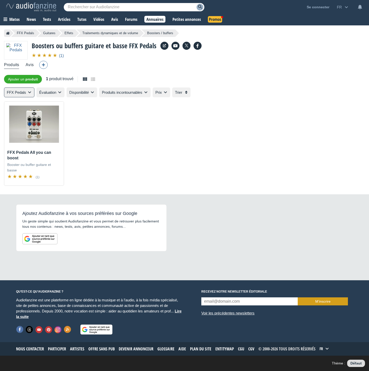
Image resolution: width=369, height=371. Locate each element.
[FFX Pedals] (15, 50)
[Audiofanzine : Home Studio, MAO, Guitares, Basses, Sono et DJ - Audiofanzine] (31, 7)
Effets (69, 33)
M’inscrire (323, 301)
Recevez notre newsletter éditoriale (234, 291)
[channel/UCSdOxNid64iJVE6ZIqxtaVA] (175, 46)
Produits (11, 65)
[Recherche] (200, 7)
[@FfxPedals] (186, 46)
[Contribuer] (43, 65)
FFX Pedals (25, 33)
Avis (30, 65)
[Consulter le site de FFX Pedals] (164, 46)
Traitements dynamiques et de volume (110, 33)
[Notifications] (360, 7)
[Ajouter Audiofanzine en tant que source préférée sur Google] (39, 238)
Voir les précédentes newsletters (228, 313)
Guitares (49, 33)
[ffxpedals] (198, 46)
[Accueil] (8, 33)
